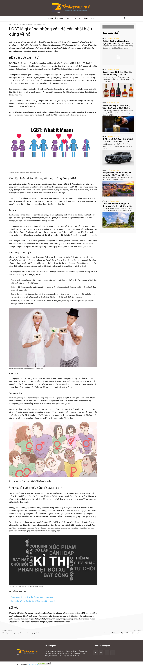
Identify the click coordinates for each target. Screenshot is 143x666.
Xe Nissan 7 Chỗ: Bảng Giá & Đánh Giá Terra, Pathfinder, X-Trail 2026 (117, 141)
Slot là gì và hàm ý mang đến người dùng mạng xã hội (21, 633)
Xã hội (85, 18)
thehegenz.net (33, 664)
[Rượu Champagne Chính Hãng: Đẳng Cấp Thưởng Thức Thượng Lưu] (118, 124)
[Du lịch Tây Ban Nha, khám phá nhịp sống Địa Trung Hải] (118, 188)
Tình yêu (76, 18)
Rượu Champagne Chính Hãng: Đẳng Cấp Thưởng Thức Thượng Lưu (116, 108)
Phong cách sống (55, 18)
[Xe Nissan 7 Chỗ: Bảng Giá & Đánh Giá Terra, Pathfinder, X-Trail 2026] (118, 157)
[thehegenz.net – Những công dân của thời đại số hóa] (71, 8)
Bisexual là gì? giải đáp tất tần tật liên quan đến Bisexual (33, 601)
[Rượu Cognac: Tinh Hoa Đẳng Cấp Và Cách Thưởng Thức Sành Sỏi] (118, 90)
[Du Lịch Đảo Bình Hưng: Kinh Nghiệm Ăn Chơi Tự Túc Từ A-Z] (118, 57)
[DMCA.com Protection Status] (44, 664)
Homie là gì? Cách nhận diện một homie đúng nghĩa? (122, 633)
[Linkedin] (101, 652)
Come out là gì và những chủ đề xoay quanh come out (32, 597)
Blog (93, 18)
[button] (124, 19)
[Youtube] (112, 652)
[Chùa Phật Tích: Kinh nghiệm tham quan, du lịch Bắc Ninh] (118, 220)
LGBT (68, 18)
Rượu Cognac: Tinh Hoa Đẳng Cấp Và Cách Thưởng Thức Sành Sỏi (117, 74)
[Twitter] (107, 652)
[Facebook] (95, 652)
